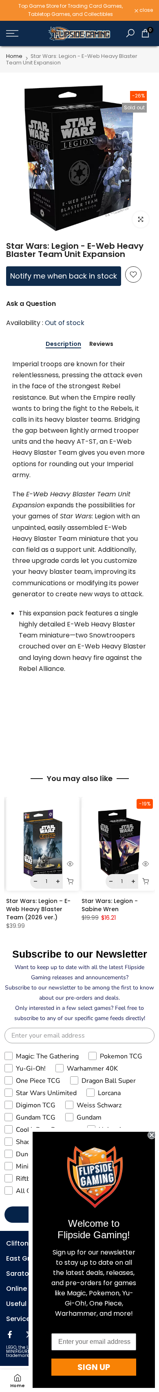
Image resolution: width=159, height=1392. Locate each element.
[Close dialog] (152, 1135)
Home (14, 56)
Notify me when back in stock (63, 276)
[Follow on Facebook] (9, 1334)
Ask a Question (31, 303)
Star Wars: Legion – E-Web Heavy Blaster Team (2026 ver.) (38, 909)
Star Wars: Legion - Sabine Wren (110, 905)
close (145, 10)
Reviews (101, 344)
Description (63, 344)
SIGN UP (93, 1367)
